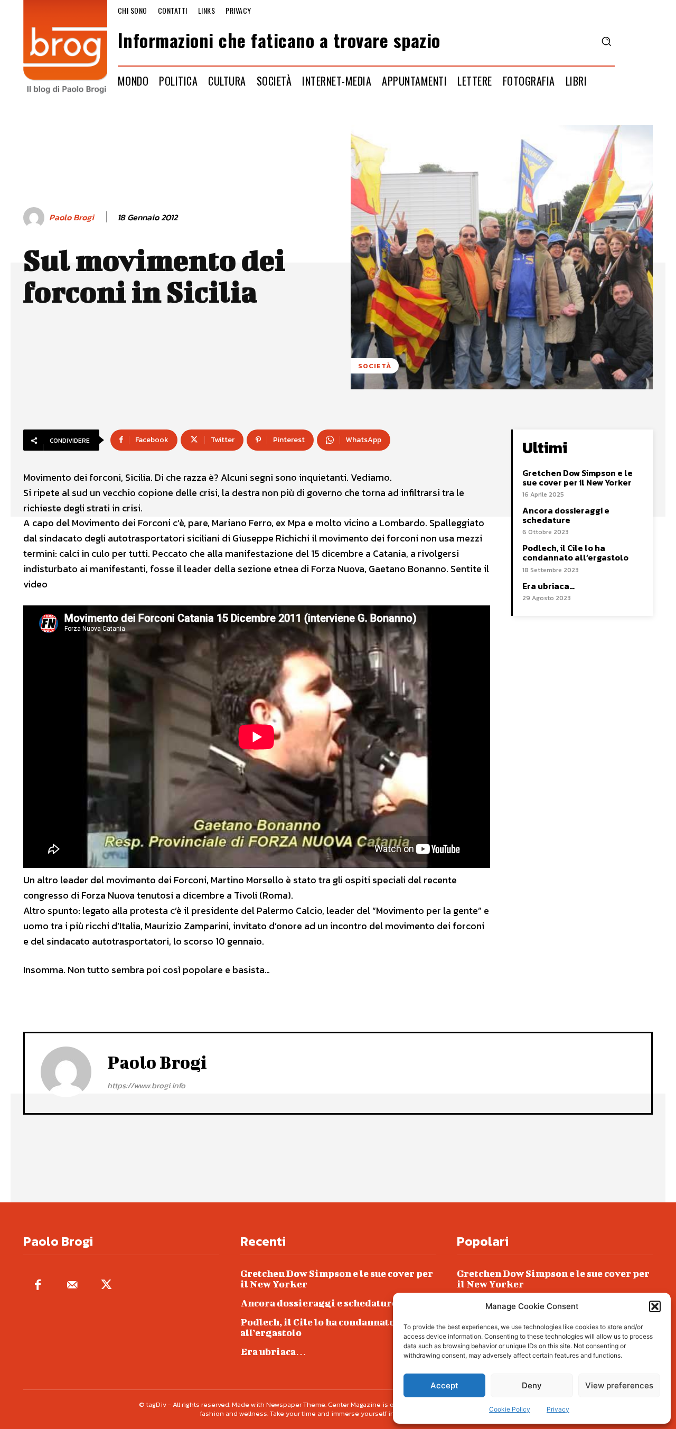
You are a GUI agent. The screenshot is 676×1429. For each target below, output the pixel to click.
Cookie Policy (509, 1409)
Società (374, 366)
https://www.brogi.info (146, 1085)
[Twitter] (106, 1285)
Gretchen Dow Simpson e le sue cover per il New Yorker (577, 477)
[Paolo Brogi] (35, 217)
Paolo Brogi (71, 217)
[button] (655, 1306)
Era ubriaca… (548, 586)
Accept (444, 1385)
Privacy (558, 1409)
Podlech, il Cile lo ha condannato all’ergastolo (575, 552)
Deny (532, 1385)
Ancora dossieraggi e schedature (565, 515)
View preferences (619, 1385)
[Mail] (72, 1285)
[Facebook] (37, 1285)
